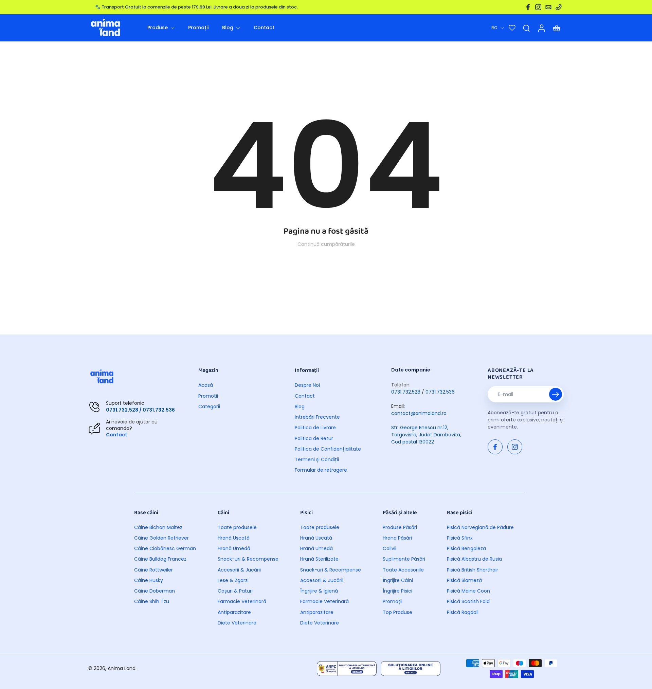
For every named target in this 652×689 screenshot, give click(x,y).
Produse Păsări (400, 527)
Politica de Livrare (315, 427)
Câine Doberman (154, 591)
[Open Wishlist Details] (512, 28)
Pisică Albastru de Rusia (474, 559)
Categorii (209, 406)
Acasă (205, 385)
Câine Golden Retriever (161, 538)
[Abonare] (555, 394)
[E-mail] (548, 7)
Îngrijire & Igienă (319, 591)
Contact (116, 434)
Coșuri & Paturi (235, 591)
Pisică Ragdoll (462, 612)
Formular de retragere (321, 470)
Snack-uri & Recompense (248, 559)
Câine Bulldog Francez (160, 559)
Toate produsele (237, 527)
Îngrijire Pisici (397, 591)
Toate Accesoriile (403, 570)
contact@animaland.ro (419, 413)
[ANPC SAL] (347, 668)
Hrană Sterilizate (319, 559)
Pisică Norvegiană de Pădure (480, 527)
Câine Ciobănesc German (165, 548)
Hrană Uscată (234, 538)
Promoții (208, 396)
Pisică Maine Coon (468, 591)
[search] (526, 28)
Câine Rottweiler (153, 570)
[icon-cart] (556, 28)
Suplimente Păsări (404, 559)
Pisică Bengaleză (466, 548)
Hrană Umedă (234, 548)
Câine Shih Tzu (151, 601)
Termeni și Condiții (317, 459)
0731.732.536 (440, 391)
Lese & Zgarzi (233, 580)
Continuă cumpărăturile (326, 244)
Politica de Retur (314, 438)
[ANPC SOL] (410, 668)
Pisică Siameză (464, 580)
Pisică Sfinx (460, 538)
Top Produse (397, 612)
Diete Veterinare (237, 623)
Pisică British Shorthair (472, 570)
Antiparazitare (234, 612)
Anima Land (121, 668)
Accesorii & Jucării (239, 570)
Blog (300, 406)
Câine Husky (148, 580)
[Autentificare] (541, 28)
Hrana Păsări (397, 538)
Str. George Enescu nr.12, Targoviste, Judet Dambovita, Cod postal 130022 (426, 434)
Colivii (389, 548)
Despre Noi (307, 385)
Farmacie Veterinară (242, 601)
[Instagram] (538, 7)
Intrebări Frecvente (317, 417)
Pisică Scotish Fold (468, 601)
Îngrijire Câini (398, 580)
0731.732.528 (405, 391)
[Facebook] (528, 7)
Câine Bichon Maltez (158, 527)
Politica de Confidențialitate (328, 449)
